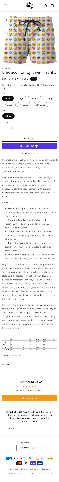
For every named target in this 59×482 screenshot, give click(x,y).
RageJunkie (18, 469)
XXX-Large (40, 105)
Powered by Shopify (30, 469)
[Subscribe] (50, 428)
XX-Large (24, 105)
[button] (6, 6)
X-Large (49, 98)
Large (20, 98)
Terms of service (28, 473)
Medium (34, 98)
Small (8, 98)
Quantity (5, 122)
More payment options (29, 153)
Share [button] (8, 364)
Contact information (45, 473)
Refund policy (46, 469)
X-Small (9, 105)
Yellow (8, 116)
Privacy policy (14, 473)
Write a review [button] (29, 398)
